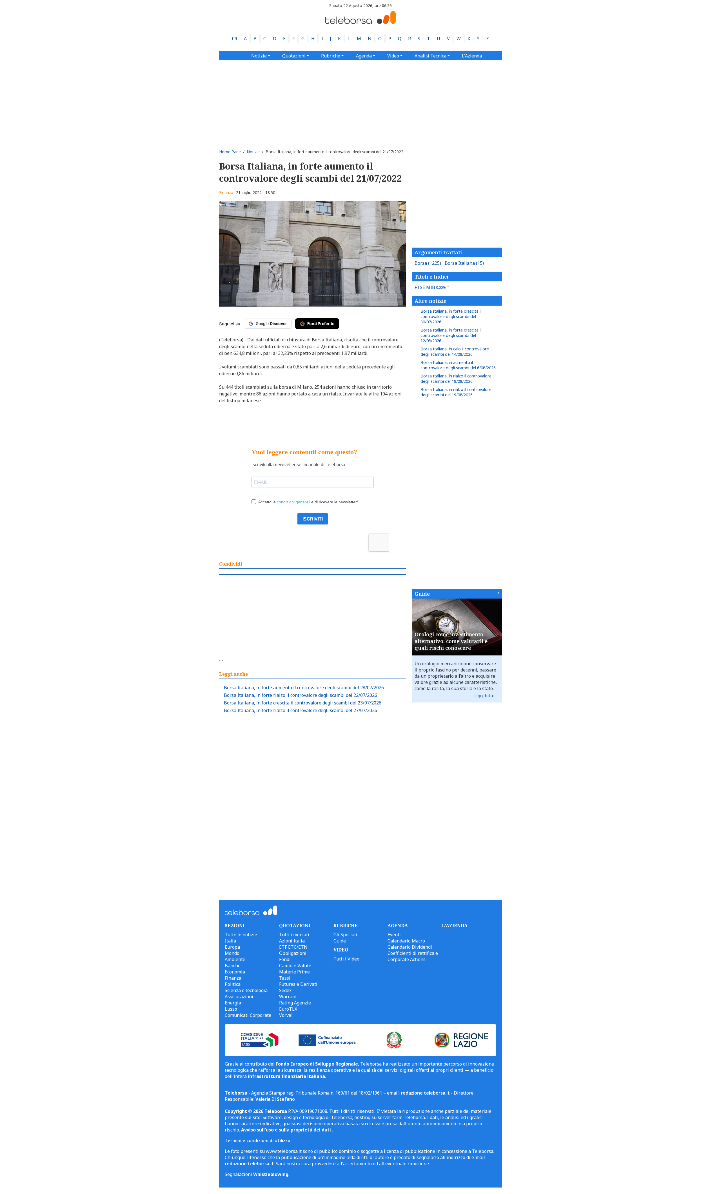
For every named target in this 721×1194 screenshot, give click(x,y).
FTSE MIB (430, 287)
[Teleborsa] (360, 22)
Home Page (230, 151)
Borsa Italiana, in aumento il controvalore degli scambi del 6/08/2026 (458, 365)
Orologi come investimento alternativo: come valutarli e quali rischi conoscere (451, 641)
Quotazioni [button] (294, 56)
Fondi (285, 959)
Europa (232, 947)
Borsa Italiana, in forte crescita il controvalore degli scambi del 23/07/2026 (302, 703)
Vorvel (286, 1015)
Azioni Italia (292, 941)
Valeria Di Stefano (275, 1099)
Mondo (232, 953)
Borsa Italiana (464, 263)
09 (234, 38)
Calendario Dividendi (410, 947)
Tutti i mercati (294, 934)
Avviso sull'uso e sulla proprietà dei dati (286, 1130)
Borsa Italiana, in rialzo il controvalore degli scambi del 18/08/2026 (455, 378)
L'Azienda (472, 56)
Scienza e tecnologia (246, 990)
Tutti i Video (346, 959)
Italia (230, 941)
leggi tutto (485, 695)
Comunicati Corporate (248, 1015)
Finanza (226, 192)
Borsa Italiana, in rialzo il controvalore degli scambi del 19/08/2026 (455, 392)
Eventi (394, 934)
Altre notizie (430, 300)
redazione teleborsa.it (425, 1093)
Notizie (253, 151)
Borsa (428, 263)
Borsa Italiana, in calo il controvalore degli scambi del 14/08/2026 (454, 351)
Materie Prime (294, 972)
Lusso (231, 1009)
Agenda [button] (364, 56)
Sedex (285, 990)
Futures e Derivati (298, 984)
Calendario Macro (406, 941)
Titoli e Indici (431, 276)
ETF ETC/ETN (293, 947)
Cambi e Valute (295, 965)
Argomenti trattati (438, 252)
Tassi (284, 978)
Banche (233, 965)
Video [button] (393, 56)
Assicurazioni (239, 996)
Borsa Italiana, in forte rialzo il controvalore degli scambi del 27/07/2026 (300, 710)
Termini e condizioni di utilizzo (257, 1140)
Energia (233, 1003)
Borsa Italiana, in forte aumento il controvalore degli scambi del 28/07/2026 (304, 687)
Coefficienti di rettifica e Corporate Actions (413, 956)
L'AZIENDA (455, 925)
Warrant (288, 996)
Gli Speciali (345, 934)
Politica (233, 984)
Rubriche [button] (330, 56)
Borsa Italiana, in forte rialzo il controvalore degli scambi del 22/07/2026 (300, 695)
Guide (422, 593)
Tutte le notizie (241, 934)
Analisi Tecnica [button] (430, 56)
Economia (235, 972)
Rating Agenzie (295, 1003)
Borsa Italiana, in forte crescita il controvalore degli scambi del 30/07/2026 (450, 316)
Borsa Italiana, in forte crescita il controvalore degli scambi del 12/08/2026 (450, 335)
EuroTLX (288, 1009)
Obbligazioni (292, 953)
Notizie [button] (259, 56)
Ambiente (235, 959)
